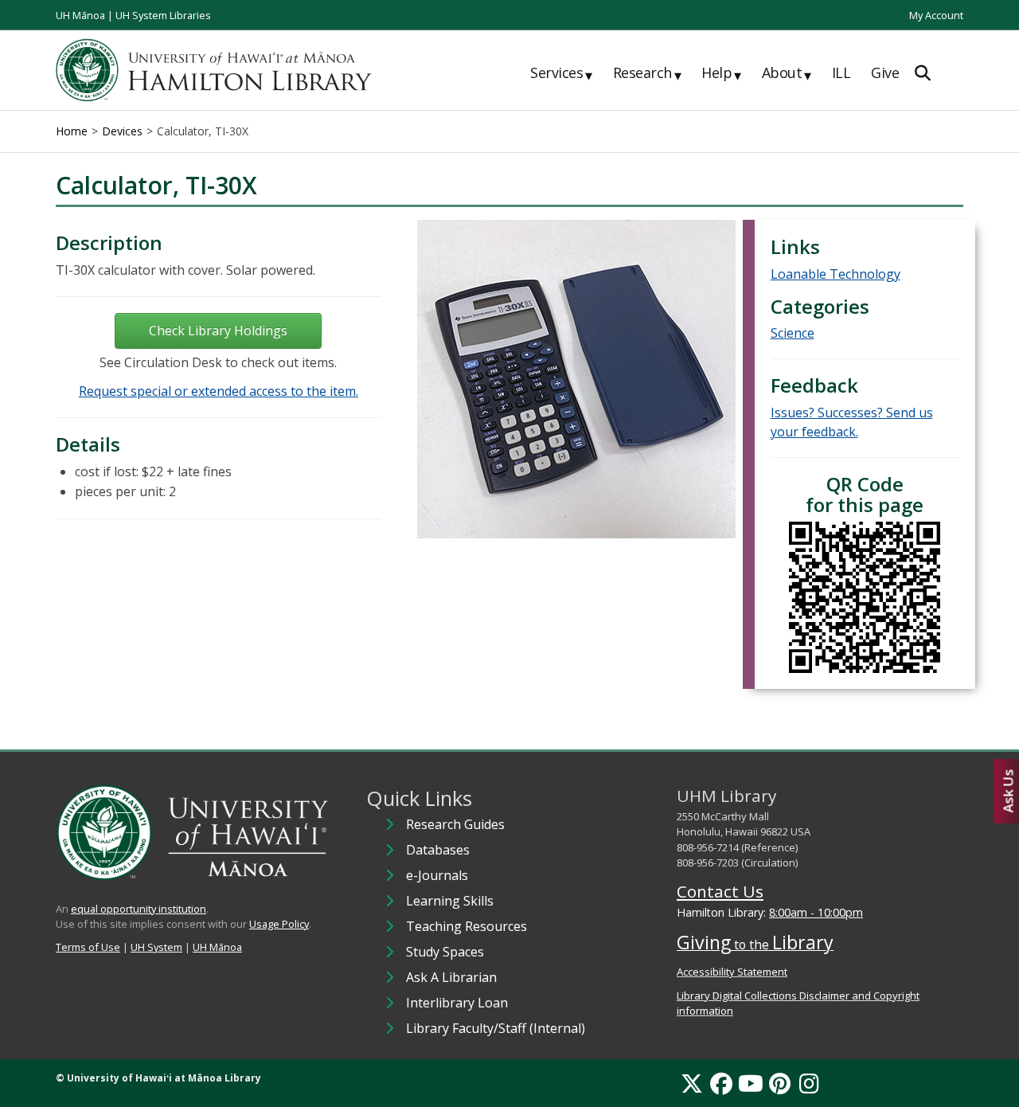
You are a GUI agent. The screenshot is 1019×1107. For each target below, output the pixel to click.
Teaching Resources (466, 926)
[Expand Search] (923, 73)
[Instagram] (809, 1083)
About (786, 73)
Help (721, 73)
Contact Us (720, 891)
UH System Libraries (163, 15)
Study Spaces (445, 951)
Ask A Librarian (451, 977)
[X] (692, 1083)
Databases (438, 850)
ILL (841, 72)
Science (792, 333)
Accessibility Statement (732, 971)
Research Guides (455, 824)
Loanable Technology (835, 274)
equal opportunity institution (138, 909)
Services (561, 73)
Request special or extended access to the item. (218, 391)
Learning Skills (450, 900)
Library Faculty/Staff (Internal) (495, 1028)
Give (885, 72)
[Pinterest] (780, 1083)
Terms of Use (88, 947)
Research (647, 73)
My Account (936, 15)
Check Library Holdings (218, 330)
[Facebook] (721, 1083)
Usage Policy (279, 924)
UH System (156, 947)
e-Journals (437, 875)
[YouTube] (750, 1083)
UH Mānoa (80, 15)
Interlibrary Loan (457, 1002)
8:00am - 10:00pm (816, 912)
